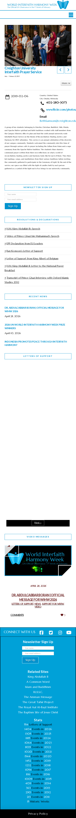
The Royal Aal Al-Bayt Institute (38, 707)
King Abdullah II (38, 676)
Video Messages (38, 536)
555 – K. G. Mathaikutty (29, 376)
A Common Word (38, 681)
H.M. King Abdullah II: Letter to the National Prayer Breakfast (34, 268)
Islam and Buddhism (38, 687)
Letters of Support (37, 356)
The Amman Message (38, 697)
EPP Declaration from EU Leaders (25, 243)
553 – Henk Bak (22, 477)
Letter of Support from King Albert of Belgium (32, 258)
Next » (37, 522)
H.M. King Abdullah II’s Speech (23, 228)
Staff (13, 404)
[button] (71, 14)
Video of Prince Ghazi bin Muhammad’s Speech (33, 236)
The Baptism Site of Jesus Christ (38, 712)
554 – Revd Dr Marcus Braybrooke (27, 428)
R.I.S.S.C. (38, 692)
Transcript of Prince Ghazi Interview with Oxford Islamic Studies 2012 (37, 280)
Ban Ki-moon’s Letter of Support (25, 250)
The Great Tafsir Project (38, 702)
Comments (17, 615)
